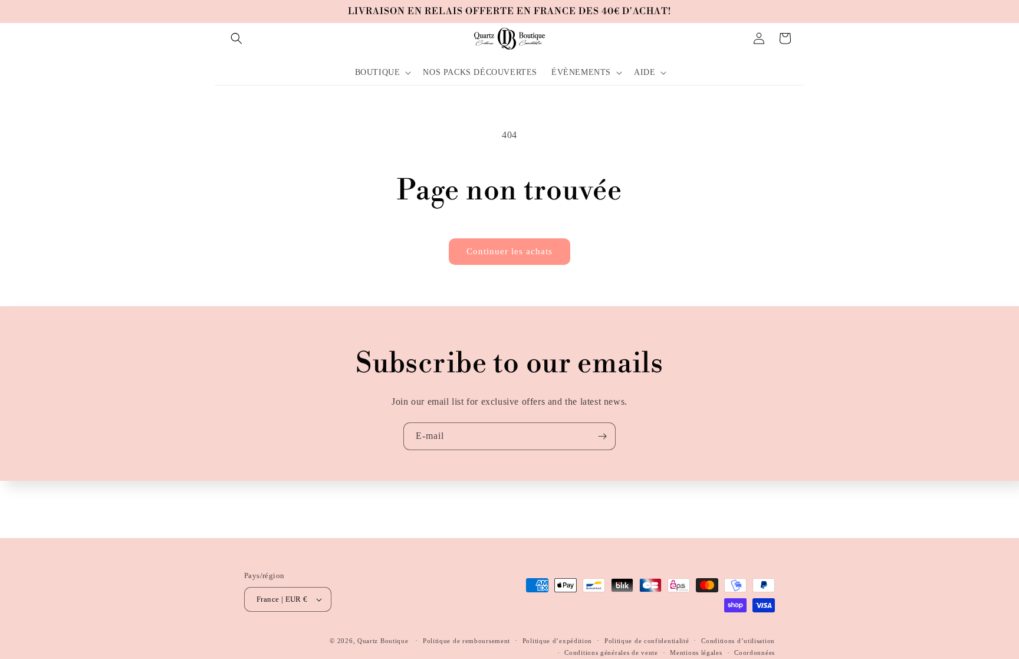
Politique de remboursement (466, 640)
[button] (236, 38)
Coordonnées (754, 652)
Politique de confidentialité (646, 640)
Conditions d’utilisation (738, 640)
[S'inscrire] (602, 436)
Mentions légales (696, 652)
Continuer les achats (509, 251)
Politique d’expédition (557, 640)
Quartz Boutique (383, 640)
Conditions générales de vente (611, 652)
